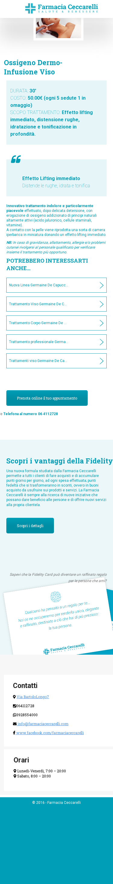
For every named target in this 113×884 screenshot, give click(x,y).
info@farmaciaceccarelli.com (42, 723)
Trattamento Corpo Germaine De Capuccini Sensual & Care (33, 323)
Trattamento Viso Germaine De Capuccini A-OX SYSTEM (33, 304)
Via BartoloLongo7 (33, 696)
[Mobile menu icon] (9, 9)
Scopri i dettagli (30, 525)
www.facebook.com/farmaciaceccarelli (49, 732)
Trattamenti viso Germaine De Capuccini (33, 361)
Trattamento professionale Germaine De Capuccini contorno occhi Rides (33, 342)
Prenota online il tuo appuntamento (47, 398)
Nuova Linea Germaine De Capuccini (33, 285)
